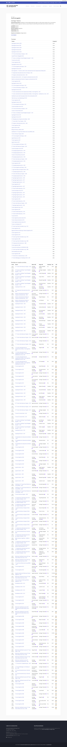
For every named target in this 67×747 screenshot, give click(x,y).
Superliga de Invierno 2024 (16, 51)
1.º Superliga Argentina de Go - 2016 (18, 205)
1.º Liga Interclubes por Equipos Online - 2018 (20, 169)
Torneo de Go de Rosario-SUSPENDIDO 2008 (20, 247)
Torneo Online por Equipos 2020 (18, 133)
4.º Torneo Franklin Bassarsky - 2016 (18, 201)
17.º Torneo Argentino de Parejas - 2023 (19, 66)
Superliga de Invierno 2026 (16, 43)
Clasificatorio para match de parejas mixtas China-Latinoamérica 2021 (24, 95)
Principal (27, 6)
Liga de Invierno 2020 (15, 127)
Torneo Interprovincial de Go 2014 (18, 220)
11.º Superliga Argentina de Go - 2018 (18, 171)
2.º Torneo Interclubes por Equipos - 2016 (19, 203)
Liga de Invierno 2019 (15, 142)
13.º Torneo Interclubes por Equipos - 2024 (19, 53)
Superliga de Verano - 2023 (20, 286)
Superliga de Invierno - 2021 (20, 386)
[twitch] (12, 2)
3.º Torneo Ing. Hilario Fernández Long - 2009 (20, 241)
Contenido (45, 6)
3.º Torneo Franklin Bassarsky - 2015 (18, 211)
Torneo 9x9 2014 (15, 215)
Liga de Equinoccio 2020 (16, 138)
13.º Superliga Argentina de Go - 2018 (18, 161)
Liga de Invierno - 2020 (19, 467)
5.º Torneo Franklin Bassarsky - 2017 (18, 188)
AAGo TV (56, 2)
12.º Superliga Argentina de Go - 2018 (18, 165)
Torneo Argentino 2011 (16, 232)
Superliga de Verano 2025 (16, 49)
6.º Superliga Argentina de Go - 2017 (18, 186)
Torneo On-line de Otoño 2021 (17, 110)
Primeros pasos (40, 2)
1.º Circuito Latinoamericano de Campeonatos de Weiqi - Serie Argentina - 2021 (26, 91)
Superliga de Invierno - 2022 (20, 303)
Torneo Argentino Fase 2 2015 (17, 207)
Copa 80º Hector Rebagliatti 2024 (18, 56)
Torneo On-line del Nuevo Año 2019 (18, 154)
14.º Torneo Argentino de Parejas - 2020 (19, 135)
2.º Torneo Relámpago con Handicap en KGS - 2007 (21, 257)
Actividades (38, 6)
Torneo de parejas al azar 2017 (17, 190)
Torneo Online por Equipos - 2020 (21, 494)
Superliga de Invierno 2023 (16, 64)
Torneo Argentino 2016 (16, 198)
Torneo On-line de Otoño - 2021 (21, 413)
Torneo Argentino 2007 (16, 253)
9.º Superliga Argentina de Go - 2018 (18, 177)
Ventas (60, 2)
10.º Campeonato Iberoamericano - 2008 (19, 243)
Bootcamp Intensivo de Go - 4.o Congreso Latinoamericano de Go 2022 (25, 77)
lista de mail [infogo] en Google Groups (48, 729)
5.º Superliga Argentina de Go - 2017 (18, 192)
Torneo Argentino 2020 (16, 125)
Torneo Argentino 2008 (16, 245)
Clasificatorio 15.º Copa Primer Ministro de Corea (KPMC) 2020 (23, 131)
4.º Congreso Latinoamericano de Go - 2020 (19, 123)
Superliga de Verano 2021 (16, 114)
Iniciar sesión (64, 0)
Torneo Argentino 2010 (16, 234)
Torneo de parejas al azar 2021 (17, 106)
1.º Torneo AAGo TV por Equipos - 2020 (19, 121)
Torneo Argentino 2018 (16, 163)
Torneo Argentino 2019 (16, 140)
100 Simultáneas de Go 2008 (17, 251)
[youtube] (9, 2)
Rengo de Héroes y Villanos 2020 (18, 129)
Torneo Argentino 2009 (16, 238)
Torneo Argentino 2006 (19, 683)
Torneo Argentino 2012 (16, 228)
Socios (50, 6)
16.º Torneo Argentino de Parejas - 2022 (19, 85)
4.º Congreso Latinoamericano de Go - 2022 (19, 74)
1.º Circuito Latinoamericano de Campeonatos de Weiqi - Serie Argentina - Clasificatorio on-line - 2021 (30, 93)
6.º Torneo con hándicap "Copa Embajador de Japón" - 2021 (22, 112)
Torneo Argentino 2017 (16, 184)
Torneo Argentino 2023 (16, 62)
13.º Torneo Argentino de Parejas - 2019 (19, 144)
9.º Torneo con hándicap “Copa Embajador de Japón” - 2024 (22, 58)
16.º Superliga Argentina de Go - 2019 (18, 150)
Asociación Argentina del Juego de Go (27, 744)
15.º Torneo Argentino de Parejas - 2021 (19, 104)
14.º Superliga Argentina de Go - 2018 (18, 156)
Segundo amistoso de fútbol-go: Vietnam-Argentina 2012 (22, 230)
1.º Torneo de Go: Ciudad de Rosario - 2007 (19, 255)
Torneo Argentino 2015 (16, 209)
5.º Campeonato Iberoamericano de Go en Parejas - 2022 (22, 72)
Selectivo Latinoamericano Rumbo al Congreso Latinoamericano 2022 (24, 79)
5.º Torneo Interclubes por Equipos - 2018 (19, 159)
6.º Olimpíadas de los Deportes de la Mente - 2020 (21, 119)
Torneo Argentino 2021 (16, 100)
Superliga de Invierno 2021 (16, 102)
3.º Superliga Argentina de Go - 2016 (18, 196)
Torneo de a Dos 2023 (16, 60)
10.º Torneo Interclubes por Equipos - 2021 (19, 108)
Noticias (32, 6)
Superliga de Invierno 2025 (16, 47)
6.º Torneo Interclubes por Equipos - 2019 (19, 146)
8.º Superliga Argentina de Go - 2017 (18, 180)
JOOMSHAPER (49, 744)
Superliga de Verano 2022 (16, 89)
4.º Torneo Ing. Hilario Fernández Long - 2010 (20, 236)
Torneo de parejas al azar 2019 (17, 148)
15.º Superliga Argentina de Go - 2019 (18, 152)
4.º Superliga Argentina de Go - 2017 (18, 194)
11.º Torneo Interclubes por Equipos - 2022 (19, 87)
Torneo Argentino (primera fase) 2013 (19, 222)
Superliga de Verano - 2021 (20, 430)
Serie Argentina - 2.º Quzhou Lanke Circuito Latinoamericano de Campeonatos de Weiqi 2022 (29, 70)
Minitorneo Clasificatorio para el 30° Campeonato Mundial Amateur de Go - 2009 (22, 608)
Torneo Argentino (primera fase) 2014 (19, 217)
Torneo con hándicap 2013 (16, 224)
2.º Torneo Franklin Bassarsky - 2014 (18, 213)
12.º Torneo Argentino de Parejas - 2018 (19, 167)
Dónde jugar (52, 2)
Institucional (56, 6)
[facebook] (6, 2)
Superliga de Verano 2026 (16, 45)
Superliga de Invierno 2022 (16, 83)
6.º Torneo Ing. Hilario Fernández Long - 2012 (20, 226)
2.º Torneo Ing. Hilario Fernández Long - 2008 (20, 249)
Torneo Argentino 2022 (16, 81)
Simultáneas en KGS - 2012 (20, 583)
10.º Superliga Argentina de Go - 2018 (18, 175)
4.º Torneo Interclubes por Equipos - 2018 (19, 173)
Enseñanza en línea (46, 2)
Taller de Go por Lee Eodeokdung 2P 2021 (19, 98)
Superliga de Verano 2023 (16, 68)
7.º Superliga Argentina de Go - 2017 (18, 182)
